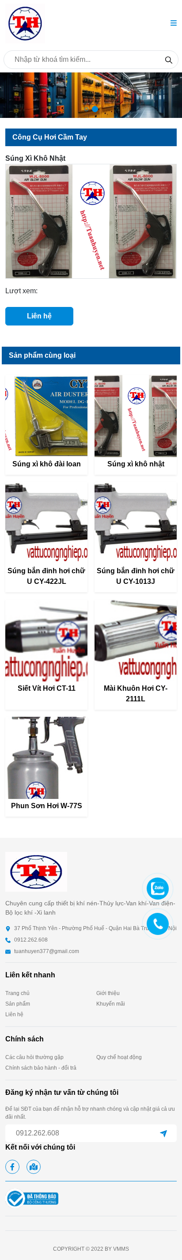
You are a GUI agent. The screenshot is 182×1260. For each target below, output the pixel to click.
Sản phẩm (17, 1004)
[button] (174, 23)
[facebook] (12, 1167)
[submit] (163, 1133)
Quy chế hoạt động (119, 1057)
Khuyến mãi (110, 1004)
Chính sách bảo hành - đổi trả (40, 1068)
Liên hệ (39, 316)
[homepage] (25, 22)
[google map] (34, 1167)
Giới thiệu (108, 993)
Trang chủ (17, 993)
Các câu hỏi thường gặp (34, 1057)
